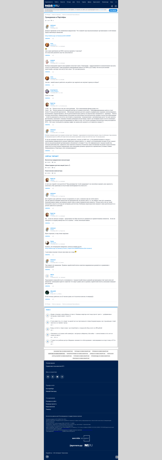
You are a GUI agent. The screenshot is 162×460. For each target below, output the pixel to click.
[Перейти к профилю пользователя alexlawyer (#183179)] (47, 27)
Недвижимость (49, 2)
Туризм (84, 2)
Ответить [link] (47, 38)
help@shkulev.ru (58, 431)
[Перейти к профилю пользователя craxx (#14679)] (47, 45)
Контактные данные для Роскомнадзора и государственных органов (64, 416)
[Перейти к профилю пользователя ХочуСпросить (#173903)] (47, 91)
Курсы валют (96, 2)
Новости (62, 2)
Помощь (48, 409)
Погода (69, 2)
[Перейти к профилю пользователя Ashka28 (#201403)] (47, 62)
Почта (78, 2)
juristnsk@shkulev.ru (87, 430)
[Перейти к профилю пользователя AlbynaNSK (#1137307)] (47, 292)
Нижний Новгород (51, 391)
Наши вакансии (50, 406)
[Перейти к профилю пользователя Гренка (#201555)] (47, 243)
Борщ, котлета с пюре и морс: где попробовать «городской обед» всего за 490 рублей (76, 328)
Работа (56, 2)
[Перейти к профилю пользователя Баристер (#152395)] (47, 105)
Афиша (89, 2)
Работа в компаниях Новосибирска (70, 14)
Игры (111, 2)
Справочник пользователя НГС (55, 366)
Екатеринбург (50, 388)
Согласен (113, 10)
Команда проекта (51, 404)
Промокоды (105, 2)
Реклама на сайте (51, 401)
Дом (73, 2)
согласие (101, 9)
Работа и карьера (56, 14)
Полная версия (50, 363)
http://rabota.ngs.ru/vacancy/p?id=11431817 (58, 36)
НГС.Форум (47, 14)
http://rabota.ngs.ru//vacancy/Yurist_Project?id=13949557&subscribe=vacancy (68, 248)
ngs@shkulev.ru (66, 428)
